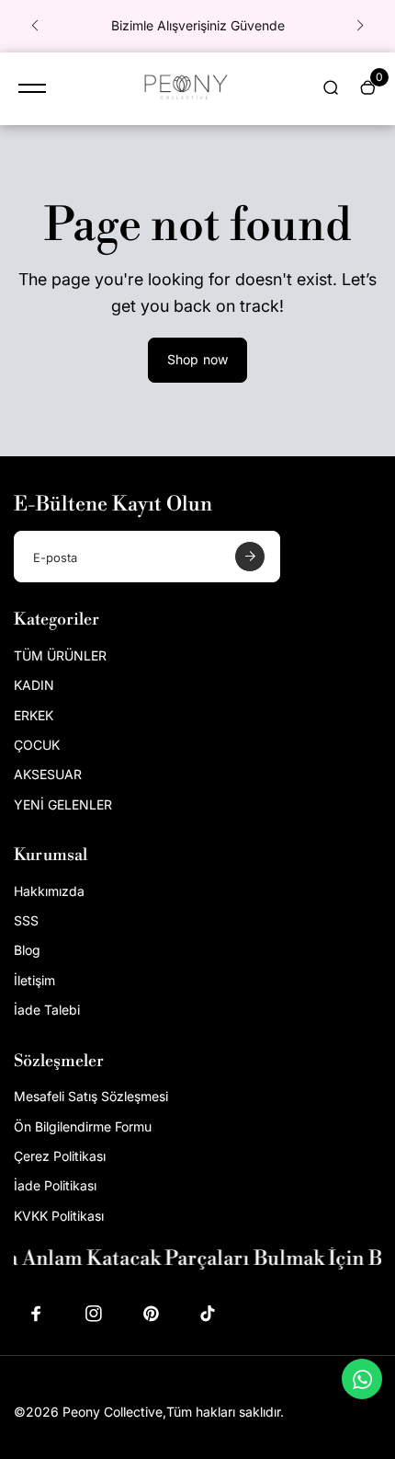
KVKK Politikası (59, 1215)
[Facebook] (37, 1314)
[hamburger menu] (32, 88)
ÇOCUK (37, 744)
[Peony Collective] (184, 88)
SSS (26, 920)
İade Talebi (47, 1009)
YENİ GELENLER (63, 804)
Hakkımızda (49, 891)
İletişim (34, 980)
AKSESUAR (48, 774)
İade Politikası (55, 1185)
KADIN (34, 685)
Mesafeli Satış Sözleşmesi (91, 1096)
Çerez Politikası (60, 1156)
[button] (35, 26)
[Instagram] (94, 1314)
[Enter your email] (249, 556)
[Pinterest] (151, 1314)
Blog (27, 950)
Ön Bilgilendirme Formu (83, 1126)
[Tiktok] (208, 1314)
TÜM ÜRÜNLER (60, 655)
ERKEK (33, 715)
